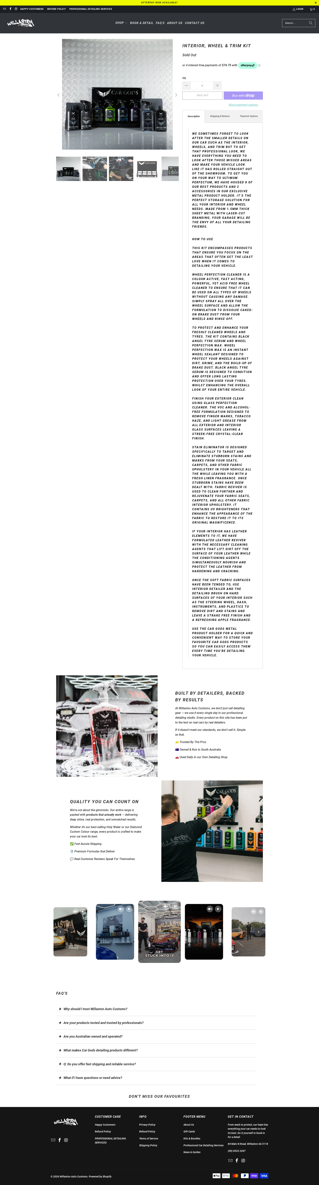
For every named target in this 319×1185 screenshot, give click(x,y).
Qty (184, 78)
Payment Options (249, 116)
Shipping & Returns (220, 116)
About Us (188, 1124)
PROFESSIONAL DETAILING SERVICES (90, 9)
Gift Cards (189, 1131)
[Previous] (59, 95)
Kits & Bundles (191, 1138)
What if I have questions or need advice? (93, 1078)
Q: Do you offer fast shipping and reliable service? (100, 1064)
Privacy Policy (147, 1124)
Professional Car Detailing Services (203, 1145)
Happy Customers (32, 9)
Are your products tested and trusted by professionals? (104, 1023)
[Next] (176, 95)
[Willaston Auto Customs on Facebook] (10, 9)
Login (299, 9)
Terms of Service (148, 1138)
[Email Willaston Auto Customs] (4, 9)
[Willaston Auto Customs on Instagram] (16, 9)
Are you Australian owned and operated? (93, 1036)
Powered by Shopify (100, 1176)
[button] (121, 23)
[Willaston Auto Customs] (21, 23)
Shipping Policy (148, 1145)
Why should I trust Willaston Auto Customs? (95, 1009)
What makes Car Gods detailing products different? (101, 1050)
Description (194, 116)
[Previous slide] (60, 931)
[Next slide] (258, 931)
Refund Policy (56, 9)
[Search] (310, 23)
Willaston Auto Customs (74, 1176)
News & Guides (191, 1152)
